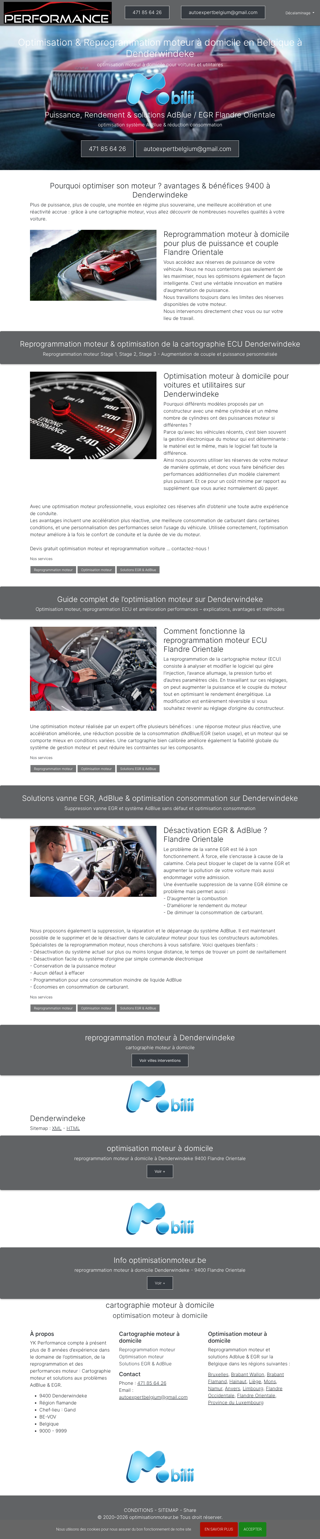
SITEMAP (168, 1510)
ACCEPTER (253, 1529)
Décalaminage (299, 13)
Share (189, 1510)
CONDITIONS (138, 1510)
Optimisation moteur (96, 570)
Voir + (160, 1171)
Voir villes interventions (160, 1060)
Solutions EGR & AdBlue (138, 570)
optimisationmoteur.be (154, 1517)
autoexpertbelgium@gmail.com (223, 12)
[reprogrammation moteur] (58, 13)
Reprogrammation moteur (53, 570)
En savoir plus (219, 1529)
